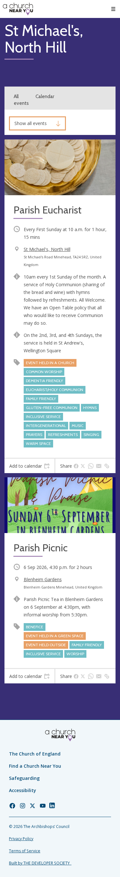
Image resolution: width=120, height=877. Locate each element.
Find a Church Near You (35, 766)
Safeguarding (24, 778)
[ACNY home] (18, 9)
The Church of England (34, 754)
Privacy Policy (21, 838)
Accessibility (22, 790)
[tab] (29, 466)
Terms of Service (24, 851)
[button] (113, 9)
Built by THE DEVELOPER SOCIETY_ (40, 863)
